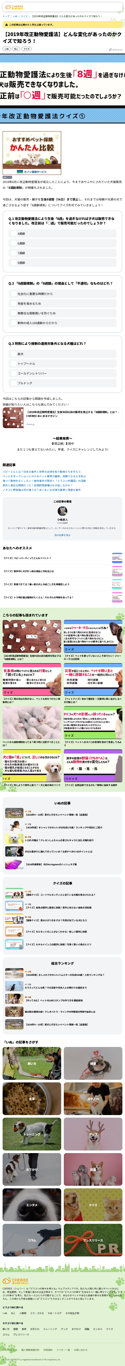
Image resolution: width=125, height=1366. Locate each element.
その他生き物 (72, 1313)
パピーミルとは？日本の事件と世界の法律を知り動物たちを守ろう (42, 472)
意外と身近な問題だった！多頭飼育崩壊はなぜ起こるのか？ (38, 485)
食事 (24, 1329)
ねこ (16, 48)
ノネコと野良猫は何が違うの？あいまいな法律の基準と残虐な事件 (42, 490)
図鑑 (87, 1329)
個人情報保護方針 (30, 1349)
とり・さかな (37, 1313)
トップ (6, 16)
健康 (15, 1329)
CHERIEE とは (10, 1349)
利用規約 (48, 1349)
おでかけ (76, 1329)
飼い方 (6, 1329)
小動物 (23, 1313)
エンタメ (97, 1329)
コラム (6, 1334)
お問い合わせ (81, 1349)
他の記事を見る (62, 535)
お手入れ (34, 1329)
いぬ (15, 16)
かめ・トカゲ (55, 1313)
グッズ (64, 1329)
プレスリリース (21, 1334)
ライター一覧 (63, 1349)
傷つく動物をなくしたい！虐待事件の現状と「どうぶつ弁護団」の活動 (44, 481)
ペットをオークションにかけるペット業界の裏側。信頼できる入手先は (44, 476)
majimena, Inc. (54, 1359)
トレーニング (50, 1329)
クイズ (24, 16)
